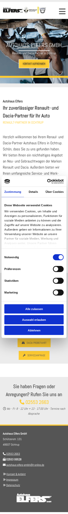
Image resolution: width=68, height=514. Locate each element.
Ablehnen (34, 330)
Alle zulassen (34, 309)
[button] (34, 63)
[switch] (58, 269)
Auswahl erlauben (34, 319)
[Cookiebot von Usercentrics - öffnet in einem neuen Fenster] (48, 181)
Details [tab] (33, 191)
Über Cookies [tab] (55, 191)
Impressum (12, 479)
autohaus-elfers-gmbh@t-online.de (25, 465)
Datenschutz (13, 485)
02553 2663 (37, 402)
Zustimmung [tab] (12, 191)
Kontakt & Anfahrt (16, 474)
